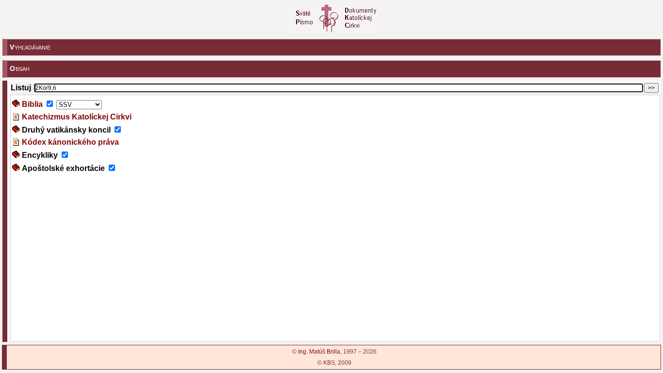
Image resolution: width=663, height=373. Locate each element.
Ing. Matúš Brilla (319, 351)
